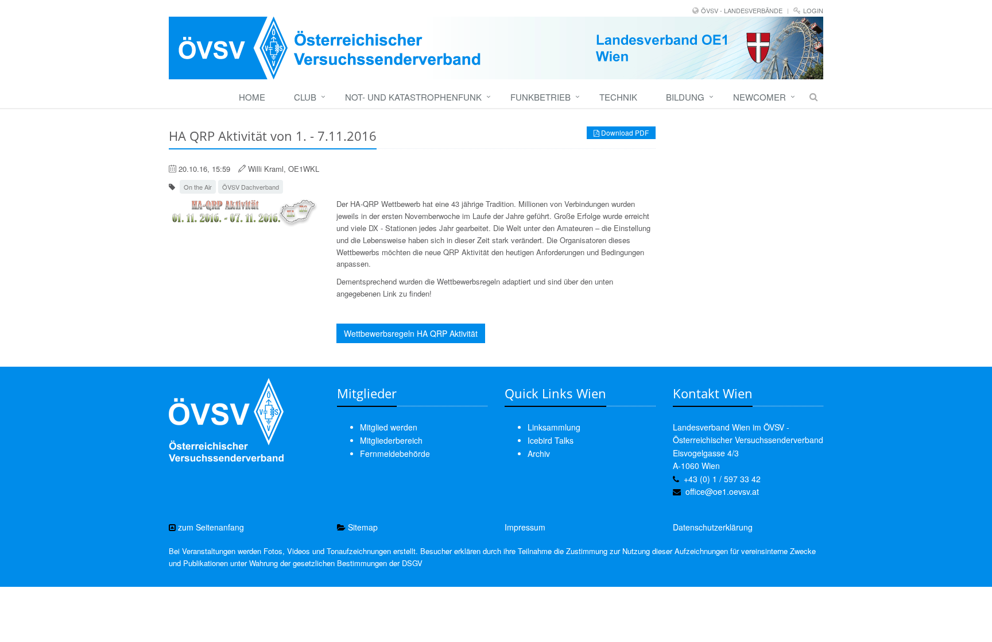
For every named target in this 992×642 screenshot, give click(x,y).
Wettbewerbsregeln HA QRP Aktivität (411, 333)
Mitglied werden (388, 427)
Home (252, 97)
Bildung (685, 97)
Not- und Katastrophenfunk (413, 97)
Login (813, 10)
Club (305, 97)
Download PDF (624, 132)
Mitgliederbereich (391, 440)
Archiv (539, 453)
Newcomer (759, 97)
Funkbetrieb (540, 97)
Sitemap (362, 527)
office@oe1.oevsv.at (722, 491)
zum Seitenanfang (210, 527)
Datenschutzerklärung (713, 527)
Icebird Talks (551, 440)
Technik (618, 97)
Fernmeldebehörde (395, 453)
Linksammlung (554, 427)
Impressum (525, 527)
